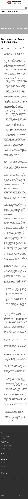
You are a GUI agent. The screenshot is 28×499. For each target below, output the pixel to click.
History (2, 432)
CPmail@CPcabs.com (5, 473)
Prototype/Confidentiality (6, 448)
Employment (3, 441)
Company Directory (5, 442)
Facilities (2, 433)
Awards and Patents (5, 435)
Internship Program (5, 436)
